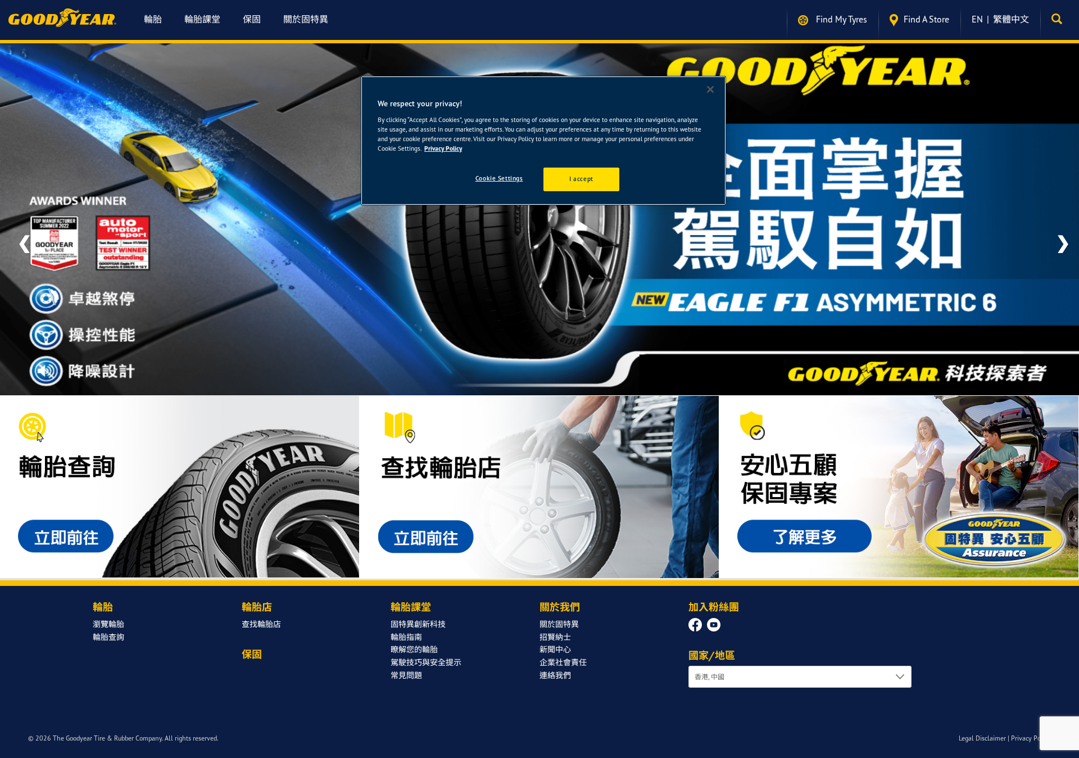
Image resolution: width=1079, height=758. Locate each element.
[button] (1059, 19)
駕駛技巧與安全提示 (426, 669)
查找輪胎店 (261, 630)
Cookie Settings (499, 178)
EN (977, 19)
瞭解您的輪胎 (414, 656)
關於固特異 (305, 19)
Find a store (926, 19)
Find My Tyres (840, 19)
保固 (252, 19)
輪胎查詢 (108, 643)
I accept (581, 179)
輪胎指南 (406, 643)
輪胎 (153, 19)
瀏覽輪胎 (108, 630)
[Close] (710, 89)
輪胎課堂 (202, 19)
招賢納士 (555, 643)
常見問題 (406, 682)
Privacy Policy (1031, 745)
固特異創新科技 (418, 630)
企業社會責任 (563, 669)
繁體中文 (1011, 19)
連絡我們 (555, 682)
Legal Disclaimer (982, 745)
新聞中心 (555, 656)
